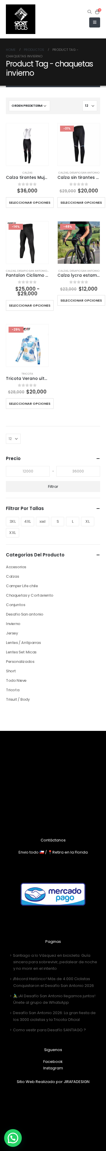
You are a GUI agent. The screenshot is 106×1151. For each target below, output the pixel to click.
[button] (13, 1138)
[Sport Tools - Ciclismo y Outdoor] (20, 19)
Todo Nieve (16, 680)
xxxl (42, 521)
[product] (27, 144)
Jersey (12, 633)
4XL (27, 521)
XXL (12, 532)
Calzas (27, 172)
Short (11, 671)
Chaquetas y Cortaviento (29, 595)
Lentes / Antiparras (23, 642)
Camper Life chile (22, 586)
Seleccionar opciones (29, 202)
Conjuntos (15, 605)
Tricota (27, 373)
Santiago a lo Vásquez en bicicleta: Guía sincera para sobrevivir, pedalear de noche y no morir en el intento (55, 962)
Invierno (13, 624)
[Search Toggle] (89, 12)
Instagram (53, 1068)
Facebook (53, 1061)
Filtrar (53, 486)
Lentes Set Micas (21, 652)
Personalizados (20, 661)
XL (87, 521)
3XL (12, 521)
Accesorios (16, 567)
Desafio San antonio (84, 172)
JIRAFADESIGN (77, 1081)
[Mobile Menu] (94, 22)
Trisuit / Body (18, 699)
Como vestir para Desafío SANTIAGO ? (49, 1030)
